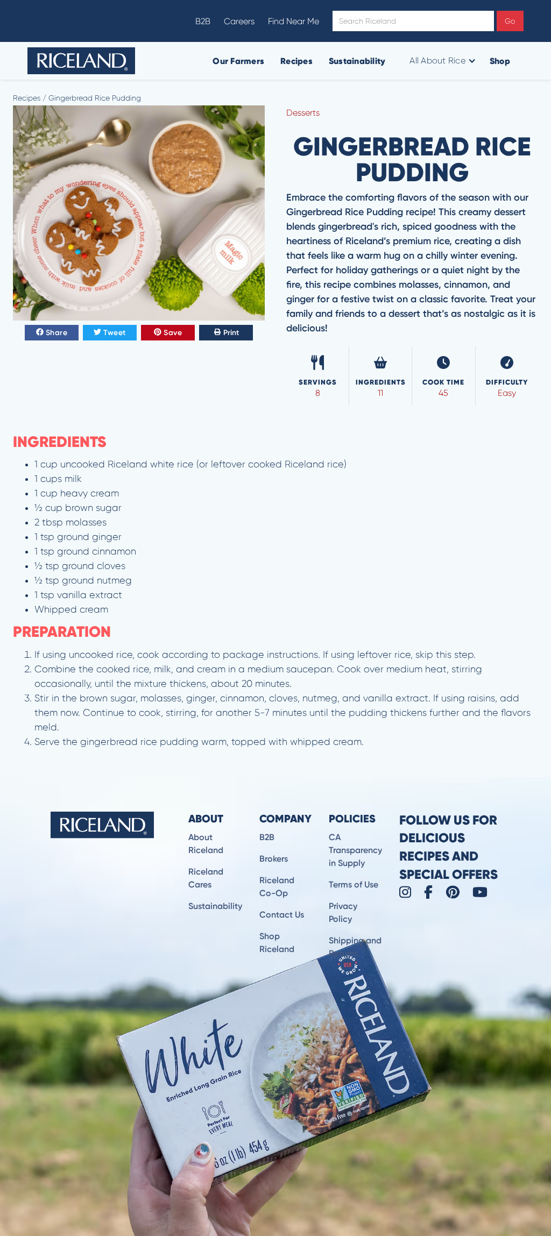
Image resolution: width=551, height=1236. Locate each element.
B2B (202, 21)
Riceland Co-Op (276, 886)
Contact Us (281, 915)
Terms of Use (353, 884)
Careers (239, 21)
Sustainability (357, 60)
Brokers (273, 859)
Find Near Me (293, 21)
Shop (500, 60)
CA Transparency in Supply (355, 850)
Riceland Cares (205, 878)
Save (173, 332)
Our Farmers (238, 60)
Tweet (114, 332)
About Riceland (205, 843)
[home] (81, 60)
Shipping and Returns (355, 946)
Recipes (296, 60)
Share (57, 332)
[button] (441, 61)
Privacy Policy (343, 912)
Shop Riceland (276, 942)
